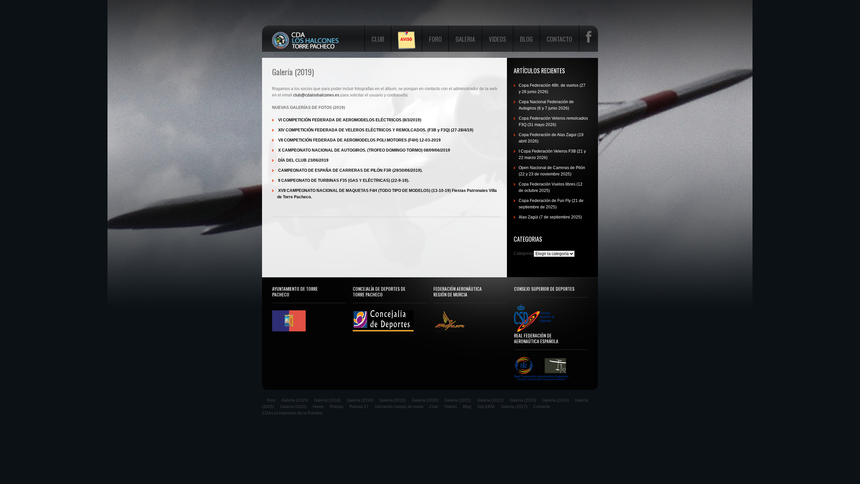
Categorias (524, 253)
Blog (526, 38)
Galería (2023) (523, 400)
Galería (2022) (490, 400)
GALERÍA (486, 406)
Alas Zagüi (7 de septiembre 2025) (550, 217)
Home (318, 406)
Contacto (559, 38)
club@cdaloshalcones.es (316, 95)
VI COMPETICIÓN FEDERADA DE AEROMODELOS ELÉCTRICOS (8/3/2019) (349, 120)
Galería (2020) (425, 400)
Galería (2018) (360, 400)
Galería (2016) (327, 400)
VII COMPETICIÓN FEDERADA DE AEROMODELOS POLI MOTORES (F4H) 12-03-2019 (359, 140)
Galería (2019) (392, 400)
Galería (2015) (295, 400)
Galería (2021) (457, 400)
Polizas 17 (359, 406)
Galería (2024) (555, 400)
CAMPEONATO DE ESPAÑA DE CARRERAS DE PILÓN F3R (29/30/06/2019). (350, 170)
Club (378, 38)
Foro (435, 38)
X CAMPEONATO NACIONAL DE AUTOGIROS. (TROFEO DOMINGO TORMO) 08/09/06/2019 (364, 150)
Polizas (336, 406)
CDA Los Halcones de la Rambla (292, 413)
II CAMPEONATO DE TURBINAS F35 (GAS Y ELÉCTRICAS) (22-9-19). (343, 180)
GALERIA (465, 38)
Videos (497, 38)
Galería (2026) (293, 406)
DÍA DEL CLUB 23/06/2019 (303, 160)
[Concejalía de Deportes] (383, 313)
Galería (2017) (514, 406)
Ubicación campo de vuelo (399, 406)
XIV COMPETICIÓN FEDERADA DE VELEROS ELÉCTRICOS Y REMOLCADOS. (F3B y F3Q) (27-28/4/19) (375, 130)
